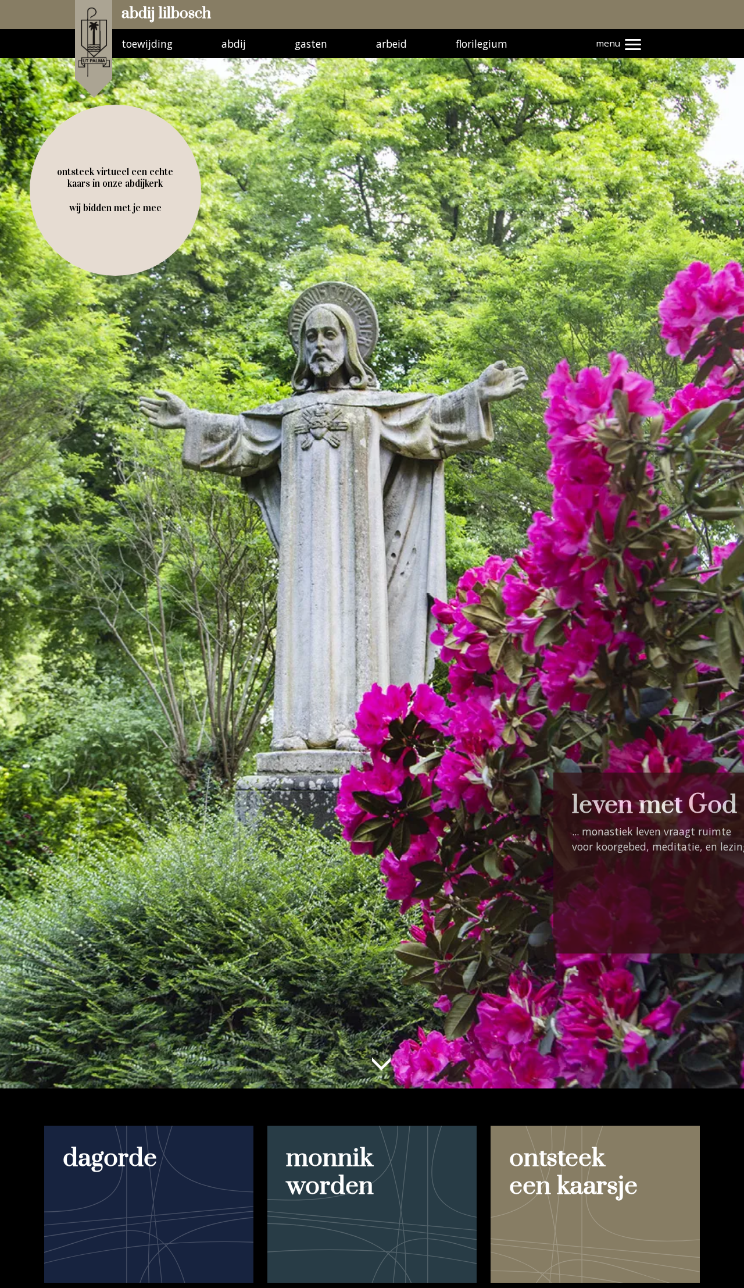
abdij (233, 44)
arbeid (391, 44)
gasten (311, 44)
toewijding (147, 44)
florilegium (481, 44)
